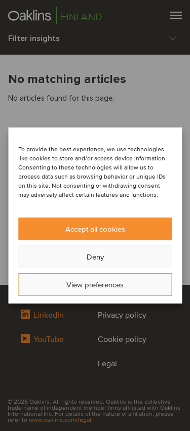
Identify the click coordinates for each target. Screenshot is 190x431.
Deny (95, 257)
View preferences (95, 284)
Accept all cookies (95, 229)
